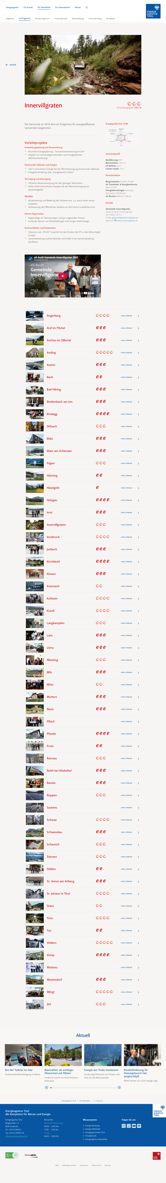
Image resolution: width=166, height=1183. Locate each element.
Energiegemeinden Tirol (95, 1132)
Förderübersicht (60, 18)
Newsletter (110, 18)
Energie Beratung (92, 1125)
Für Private (28, 7)
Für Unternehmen (62, 7)
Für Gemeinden (44, 7)
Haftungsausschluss (69, 1165)
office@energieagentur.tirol (16, 1136)
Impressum (84, 1165)
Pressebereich (90, 1136)
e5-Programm (25, 18)
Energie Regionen (42, 18)
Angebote (10, 18)
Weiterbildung (78, 18)
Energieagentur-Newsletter (96, 1139)
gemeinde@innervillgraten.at (125, 217)
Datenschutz (96, 1165)
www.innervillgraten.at (127, 220)
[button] (123, 137)
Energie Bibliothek (92, 1129)
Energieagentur (12, 7)
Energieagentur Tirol (69, 1101)
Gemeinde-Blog (95, 18)
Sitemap (108, 1165)
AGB (56, 1165)
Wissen (78, 7)
